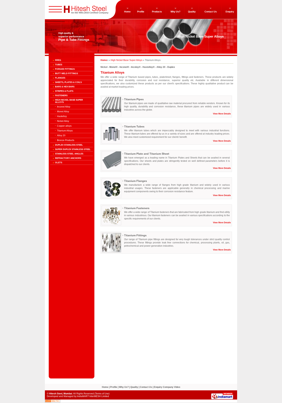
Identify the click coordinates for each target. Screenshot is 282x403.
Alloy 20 (61, 135)
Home (127, 11)
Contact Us (210, 11)
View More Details (222, 113)
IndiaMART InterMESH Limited (93, 396)
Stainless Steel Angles (69, 154)
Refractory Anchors (68, 158)
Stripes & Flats (64, 91)
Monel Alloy (63, 111)
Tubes (58, 64)
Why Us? (175, 11)
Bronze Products (65, 140)
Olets (58, 162)
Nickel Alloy (63, 121)
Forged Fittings (65, 69)
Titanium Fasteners (136, 208)
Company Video (171, 387)
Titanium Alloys (65, 130)
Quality (192, 11)
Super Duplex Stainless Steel (73, 149)
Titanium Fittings (135, 235)
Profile (140, 11)
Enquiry (230, 11)
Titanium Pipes (134, 99)
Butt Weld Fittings (66, 73)
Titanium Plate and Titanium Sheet (146, 153)
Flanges (60, 78)
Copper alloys (64, 126)
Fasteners (61, 95)
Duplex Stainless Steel (69, 145)
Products (157, 11)
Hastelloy (62, 116)
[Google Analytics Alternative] (52, 401)
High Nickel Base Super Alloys (126, 60)
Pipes (58, 60)
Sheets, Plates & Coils (68, 82)
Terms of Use (102, 393)
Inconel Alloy (63, 106)
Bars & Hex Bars (64, 86)
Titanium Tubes (134, 126)
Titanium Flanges (135, 180)
